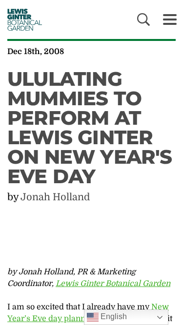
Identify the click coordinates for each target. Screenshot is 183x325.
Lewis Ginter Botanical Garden (113, 283)
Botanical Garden (21, 19)
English (113, 316)
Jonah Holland (55, 197)
